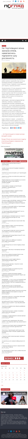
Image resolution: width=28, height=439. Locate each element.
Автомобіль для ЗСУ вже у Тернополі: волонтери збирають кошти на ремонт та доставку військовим (13, 302)
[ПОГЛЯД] (2, 40)
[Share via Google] (15, 127)
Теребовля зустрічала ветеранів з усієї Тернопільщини (14, 172)
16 (24, 375)
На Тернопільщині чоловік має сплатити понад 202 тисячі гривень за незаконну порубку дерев (13, 231)
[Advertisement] (14, 24)
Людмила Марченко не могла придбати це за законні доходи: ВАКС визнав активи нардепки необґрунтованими (13, 181)
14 (17, 375)
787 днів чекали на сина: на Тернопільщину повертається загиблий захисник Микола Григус (12, 286)
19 (9, 377)
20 (13, 377)
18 (5, 377)
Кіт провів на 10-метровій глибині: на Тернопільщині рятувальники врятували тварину (13, 207)
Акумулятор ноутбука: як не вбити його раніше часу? (13, 176)
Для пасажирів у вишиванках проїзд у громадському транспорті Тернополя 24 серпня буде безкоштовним (14, 196)
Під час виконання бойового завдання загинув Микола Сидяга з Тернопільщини (12, 191)
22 (20, 377)
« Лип (2, 385)
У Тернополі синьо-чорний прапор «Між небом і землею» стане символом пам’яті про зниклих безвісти (14, 321)
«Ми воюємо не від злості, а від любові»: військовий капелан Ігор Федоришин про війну (13, 297)
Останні (6, 161)
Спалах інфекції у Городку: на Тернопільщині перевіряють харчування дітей (11, 186)
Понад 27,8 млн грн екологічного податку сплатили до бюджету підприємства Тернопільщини (13, 141)
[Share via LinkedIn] (19, 127)
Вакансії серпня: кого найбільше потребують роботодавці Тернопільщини (12, 240)
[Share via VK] (13, 127)
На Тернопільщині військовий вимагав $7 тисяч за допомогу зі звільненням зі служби (13, 212)
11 (5, 375)
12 (9, 375)
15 (20, 375)
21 (17, 377)
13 (13, 375)
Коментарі (23, 161)
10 (2, 375)
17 (2, 377)
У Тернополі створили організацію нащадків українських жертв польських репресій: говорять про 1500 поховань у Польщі (13, 275)
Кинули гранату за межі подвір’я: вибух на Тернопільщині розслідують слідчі (11, 260)
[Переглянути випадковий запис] (25, 40)
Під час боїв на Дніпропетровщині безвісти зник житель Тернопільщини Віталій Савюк (12, 255)
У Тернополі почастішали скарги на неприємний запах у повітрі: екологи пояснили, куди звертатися (14, 326)
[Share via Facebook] (11, 127)
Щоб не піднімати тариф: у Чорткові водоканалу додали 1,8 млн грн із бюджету (12, 226)
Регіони (3, 45)
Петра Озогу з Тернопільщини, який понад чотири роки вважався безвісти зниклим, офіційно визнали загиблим (13, 331)
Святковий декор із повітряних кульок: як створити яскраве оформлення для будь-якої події (13, 216)
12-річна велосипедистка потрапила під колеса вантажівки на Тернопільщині (12, 269)
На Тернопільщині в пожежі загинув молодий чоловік (12, 135)
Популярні (14, 161)
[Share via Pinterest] (20, 127)
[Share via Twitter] (17, 127)
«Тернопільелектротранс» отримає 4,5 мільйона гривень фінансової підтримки (12, 311)
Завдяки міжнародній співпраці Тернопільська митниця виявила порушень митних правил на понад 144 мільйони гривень (14, 292)
